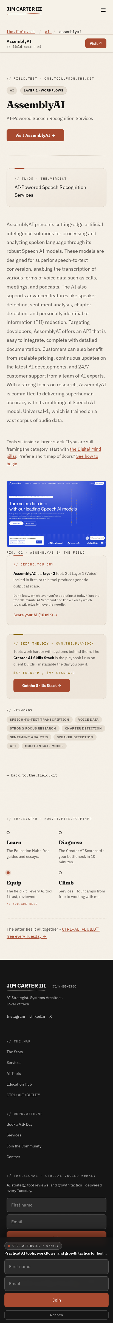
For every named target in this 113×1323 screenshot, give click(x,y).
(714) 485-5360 (64, 986)
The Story (15, 1051)
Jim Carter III (24, 9)
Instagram (16, 1016)
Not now (56, 1315)
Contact (13, 1156)
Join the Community (24, 1146)
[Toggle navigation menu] (103, 9)
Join (56, 1300)
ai (48, 31)
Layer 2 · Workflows (43, 90)
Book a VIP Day (19, 1124)
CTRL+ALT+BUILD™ (23, 1094)
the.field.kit (21, 31)
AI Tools (14, 1073)
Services (14, 1062)
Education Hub (19, 1084)
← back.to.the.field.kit (32, 775)
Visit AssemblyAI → (35, 135)
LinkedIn (37, 1016)
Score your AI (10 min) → (35, 614)
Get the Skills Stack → (41, 685)
